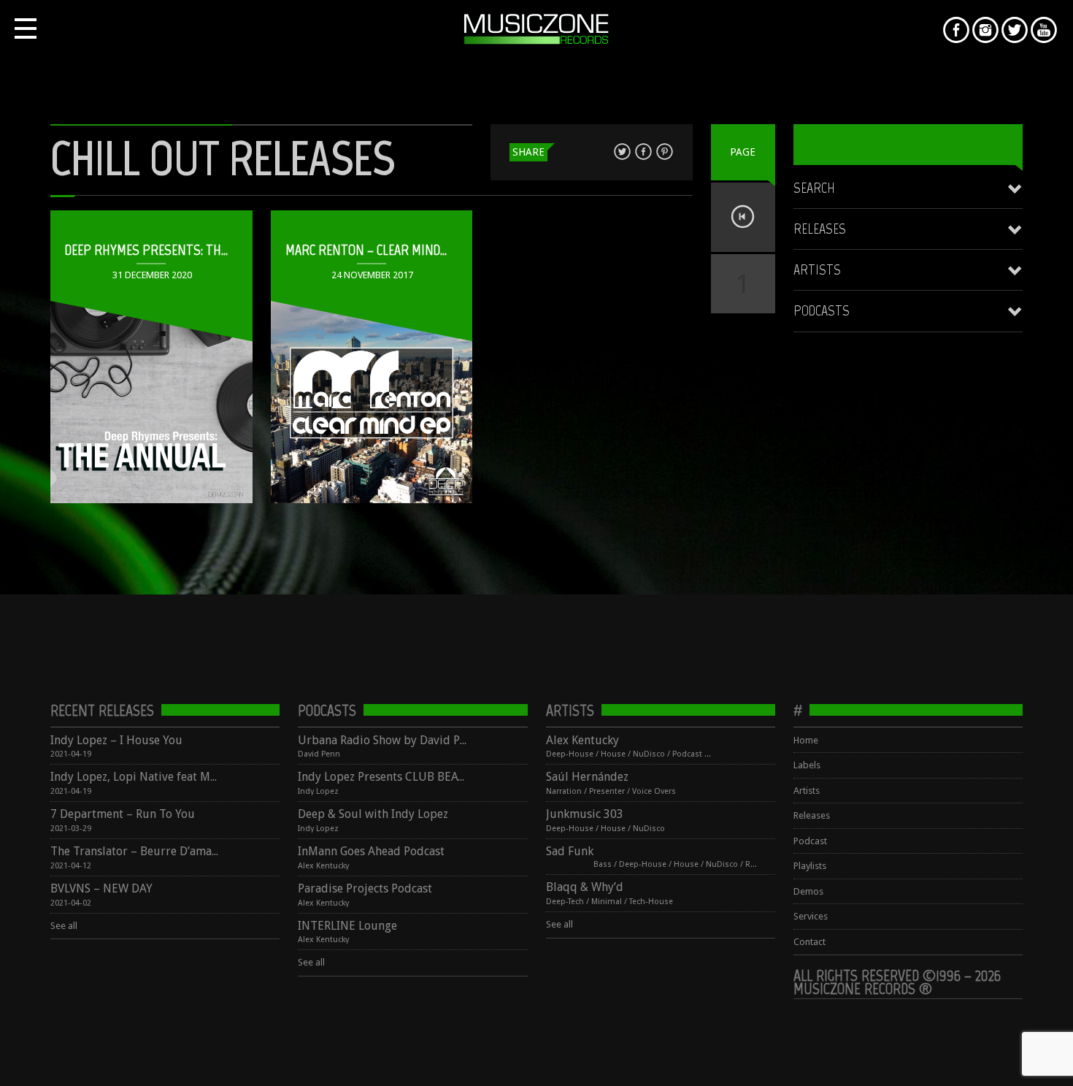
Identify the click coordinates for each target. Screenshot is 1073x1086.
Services (810, 916)
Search (814, 187)
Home (805, 740)
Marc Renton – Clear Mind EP (371, 250)
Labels (806, 765)
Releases (819, 228)
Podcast (810, 840)
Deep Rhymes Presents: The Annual (169, 250)
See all (63, 925)
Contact (809, 941)
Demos (808, 891)
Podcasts (821, 310)
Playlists (809, 865)
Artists (817, 269)
